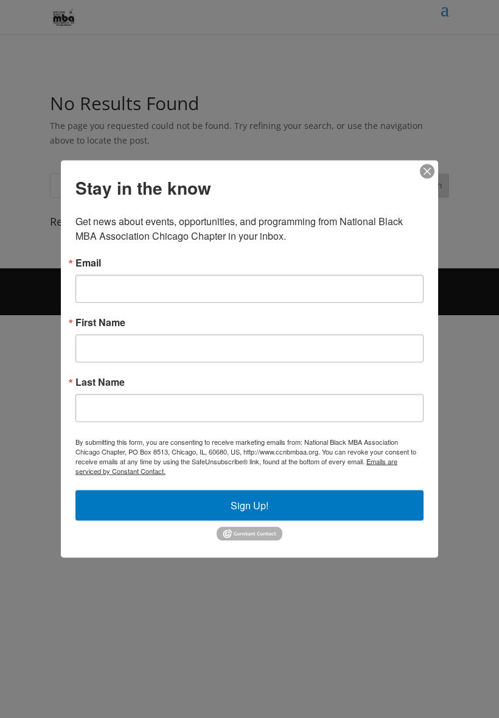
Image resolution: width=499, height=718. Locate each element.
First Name (100, 322)
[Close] (427, 171)
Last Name (100, 382)
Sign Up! (249, 505)
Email (88, 263)
